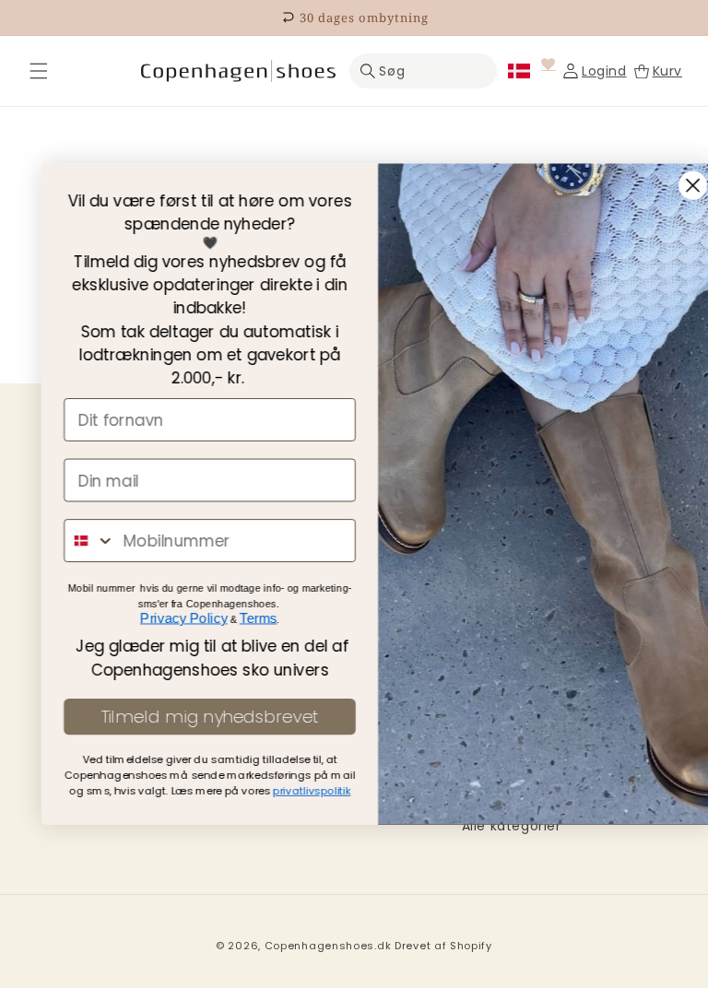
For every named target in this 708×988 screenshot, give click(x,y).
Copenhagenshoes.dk (328, 945)
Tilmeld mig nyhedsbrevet (185, 717)
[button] (38, 71)
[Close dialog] (669, 186)
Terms (234, 617)
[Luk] (38, 71)
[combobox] (65, 540)
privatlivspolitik (287, 790)
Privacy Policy (160, 617)
